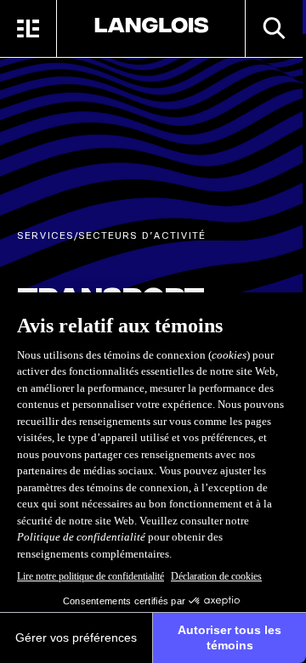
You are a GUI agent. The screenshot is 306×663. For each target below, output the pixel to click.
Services (45, 235)
